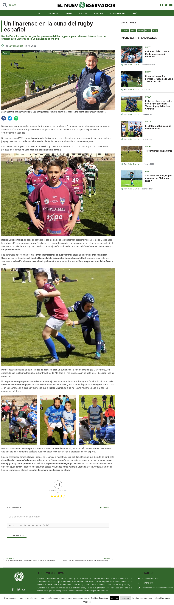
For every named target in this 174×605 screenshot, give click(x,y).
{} (44, 525)
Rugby (6, 53)
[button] (17, 5)
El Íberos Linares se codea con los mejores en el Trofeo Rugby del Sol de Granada (158, 105)
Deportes (68, 13)
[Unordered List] (29, 525)
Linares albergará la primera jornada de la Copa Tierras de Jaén (159, 79)
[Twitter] (166, 5)
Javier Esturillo (16, 46)
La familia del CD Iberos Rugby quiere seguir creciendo (157, 54)
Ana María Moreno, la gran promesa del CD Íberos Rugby (158, 178)
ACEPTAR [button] (114, 598)
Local (39, 13)
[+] (47, 525)
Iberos (133, 31)
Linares (140, 31)
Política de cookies (99, 598)
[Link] (40, 525)
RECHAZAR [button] (125, 598)
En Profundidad (117, 13)
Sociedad (98, 13)
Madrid (147, 31)
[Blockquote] (33, 525)
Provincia (53, 13)
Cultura (83, 13)
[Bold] (10, 525)
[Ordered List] (25, 525)
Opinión (134, 13)
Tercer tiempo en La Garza (158, 150)
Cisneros (125, 31)
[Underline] (17, 525)
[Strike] (21, 525)
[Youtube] (171, 5)
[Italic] (14, 525)
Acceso (105, 508)
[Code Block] (36, 525)
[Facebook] (161, 5)
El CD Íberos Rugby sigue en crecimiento (158, 127)
